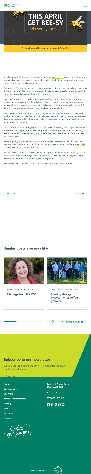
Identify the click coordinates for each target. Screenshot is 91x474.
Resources (8, 413)
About (6, 383)
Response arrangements (15, 398)
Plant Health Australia (14, 5)
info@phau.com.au (56, 397)
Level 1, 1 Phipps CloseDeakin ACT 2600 (58, 385)
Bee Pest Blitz (58, 77)
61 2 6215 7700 (54, 392)
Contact (7, 418)
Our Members (10, 388)
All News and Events (71, 321)
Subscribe (10, 376)
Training (7, 403)
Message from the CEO (21, 294)
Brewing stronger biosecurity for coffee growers (64, 297)
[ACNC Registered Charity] (58, 470)
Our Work (8, 393)
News (9, 289)
